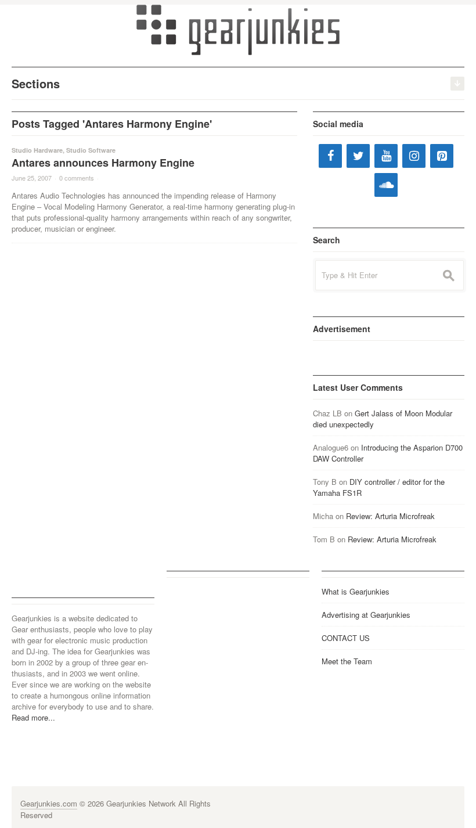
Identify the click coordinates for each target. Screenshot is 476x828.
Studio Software (91, 150)
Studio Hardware (37, 150)
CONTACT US (346, 637)
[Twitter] (358, 156)
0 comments (76, 177)
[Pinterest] (441, 156)
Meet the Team (347, 661)
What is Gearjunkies (356, 591)
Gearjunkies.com (48, 803)
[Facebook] (330, 156)
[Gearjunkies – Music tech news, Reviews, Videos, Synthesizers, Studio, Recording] (238, 29)
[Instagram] (413, 156)
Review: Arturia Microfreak (390, 515)
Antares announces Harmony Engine (103, 162)
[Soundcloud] (386, 185)
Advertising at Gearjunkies (366, 614)
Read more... (33, 717)
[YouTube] (386, 156)
